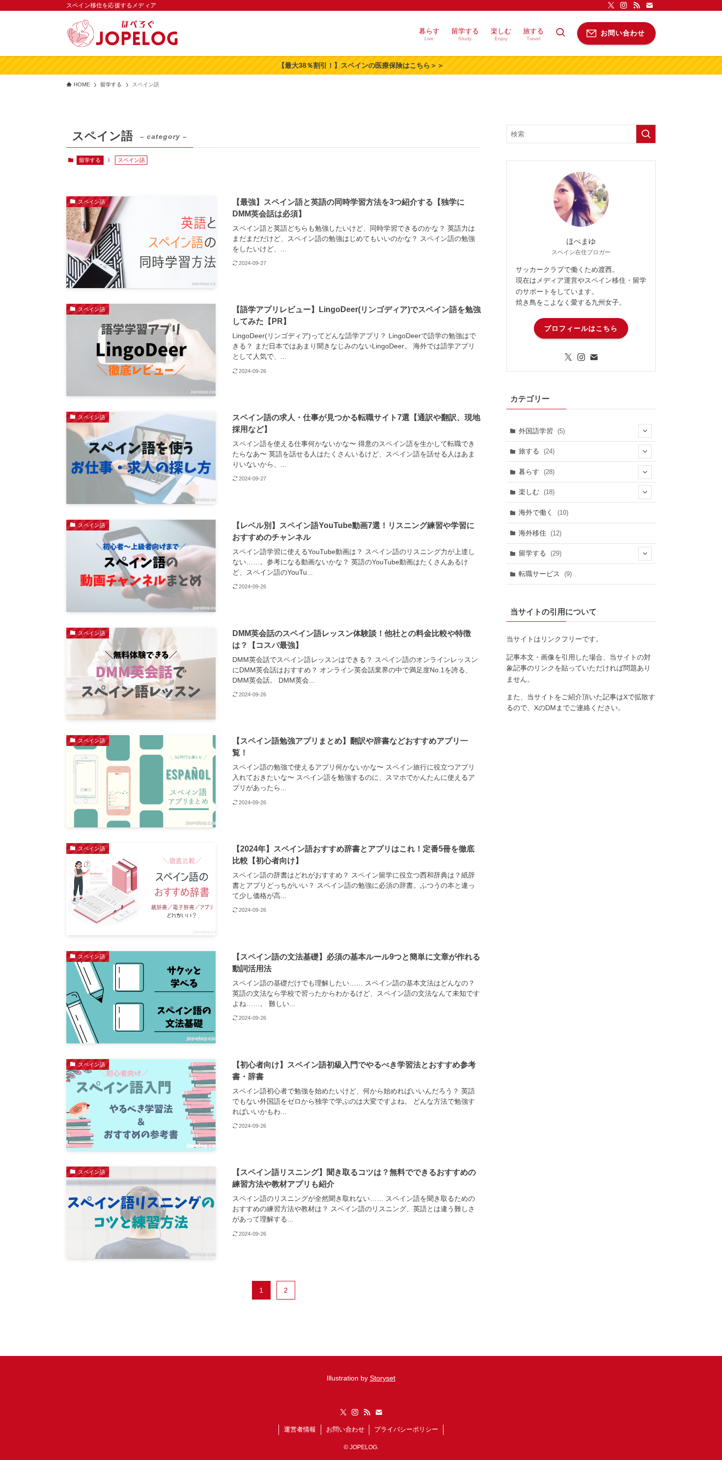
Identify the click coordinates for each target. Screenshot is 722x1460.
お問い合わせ (345, 1429)
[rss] (636, 5)
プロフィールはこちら (581, 328)
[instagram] (623, 5)
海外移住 (540, 533)
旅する (537, 451)
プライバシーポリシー (406, 1429)
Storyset (382, 1378)
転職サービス (545, 574)
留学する (90, 160)
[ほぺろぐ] (122, 33)
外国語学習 (542, 431)
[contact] (649, 5)
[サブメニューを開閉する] (645, 431)
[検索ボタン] (560, 33)
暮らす (537, 472)
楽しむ (537, 492)
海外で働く (543, 512)
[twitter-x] (611, 5)
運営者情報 (300, 1429)
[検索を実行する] (646, 134)
